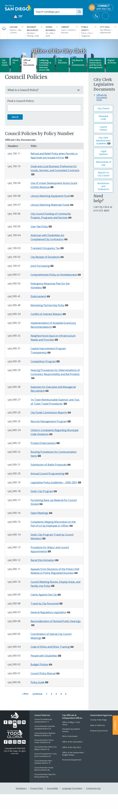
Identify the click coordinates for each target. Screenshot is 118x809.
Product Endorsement (43, 443)
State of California (97, 725)
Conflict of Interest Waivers (46, 314)
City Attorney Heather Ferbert (71, 730)
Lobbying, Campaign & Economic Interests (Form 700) (45, 65)
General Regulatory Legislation (48, 612)
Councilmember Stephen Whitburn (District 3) (44, 734)
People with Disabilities (44, 655)
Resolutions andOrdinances (103, 186)
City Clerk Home (5, 62)
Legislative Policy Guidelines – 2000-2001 (54, 482)
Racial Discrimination (43, 560)
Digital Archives (112, 61)
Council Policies (103, 128)
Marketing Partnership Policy (47, 305)
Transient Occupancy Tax (45, 248)
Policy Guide (37, 682)
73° (18, 16)
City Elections (62, 61)
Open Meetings (39, 513)
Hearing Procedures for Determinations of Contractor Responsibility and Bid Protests (55, 372)
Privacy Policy (36, 788)
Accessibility (52, 788)
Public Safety (85, 29)
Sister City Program (42, 491)
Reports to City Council (103, 174)
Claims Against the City (44, 594)
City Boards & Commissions (78, 62)
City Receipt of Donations (45, 257)
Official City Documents (28, 62)
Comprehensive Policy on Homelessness (54, 274)
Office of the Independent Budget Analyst (73, 753)
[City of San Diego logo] (18, 7)
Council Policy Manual (43, 673)
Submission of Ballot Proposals (49, 464)
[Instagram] (19, 722)
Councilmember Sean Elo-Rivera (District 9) (45, 775)
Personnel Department (71, 760)
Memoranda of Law (103, 163)
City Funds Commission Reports (49, 412)
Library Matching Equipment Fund (50, 196)
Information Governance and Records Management (95, 64)
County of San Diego (98, 720)
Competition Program (43, 361)
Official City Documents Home (101, 97)
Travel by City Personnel (45, 603)
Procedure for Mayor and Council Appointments (50, 549)
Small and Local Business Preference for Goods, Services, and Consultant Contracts (55, 168)
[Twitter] (10, 722)
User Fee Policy (39, 226)
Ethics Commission (70, 736)
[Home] (4, 31)
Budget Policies (39, 664)
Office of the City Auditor (72, 742)
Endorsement (38, 296)
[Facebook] (5, 722)
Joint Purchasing (40, 266)
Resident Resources (32, 29)
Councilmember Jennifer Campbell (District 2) (44, 727)
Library (65, 27)
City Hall (105, 27)
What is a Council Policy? (23, 90)
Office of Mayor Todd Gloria (71, 723)
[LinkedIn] (15, 726)
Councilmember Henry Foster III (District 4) (43, 741)
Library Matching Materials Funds (50, 204)
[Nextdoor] (24, 722)
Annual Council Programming (48, 473)
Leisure (14, 27)
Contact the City (93, 788)
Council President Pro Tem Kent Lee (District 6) (45, 755)
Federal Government (99, 730)
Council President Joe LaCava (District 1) (43, 720)
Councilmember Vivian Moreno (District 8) (43, 768)
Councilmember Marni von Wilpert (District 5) (45, 748)
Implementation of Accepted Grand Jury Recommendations (53, 325)
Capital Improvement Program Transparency (48, 350)
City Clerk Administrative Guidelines (103, 140)
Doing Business (50, 29)
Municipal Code (103, 117)
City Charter (103, 108)
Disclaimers (21, 788)
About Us (15, 61)
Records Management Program (49, 421)
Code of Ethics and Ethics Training (50, 646)
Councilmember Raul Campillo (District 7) (43, 761)
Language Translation (72, 788)
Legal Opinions (103, 153)
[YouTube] (14, 722)
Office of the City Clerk (71, 747)
